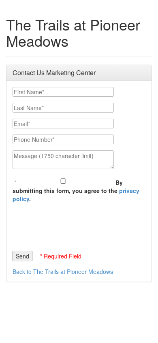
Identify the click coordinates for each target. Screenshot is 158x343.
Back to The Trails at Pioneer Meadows (63, 271)
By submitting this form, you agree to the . (76, 190)
